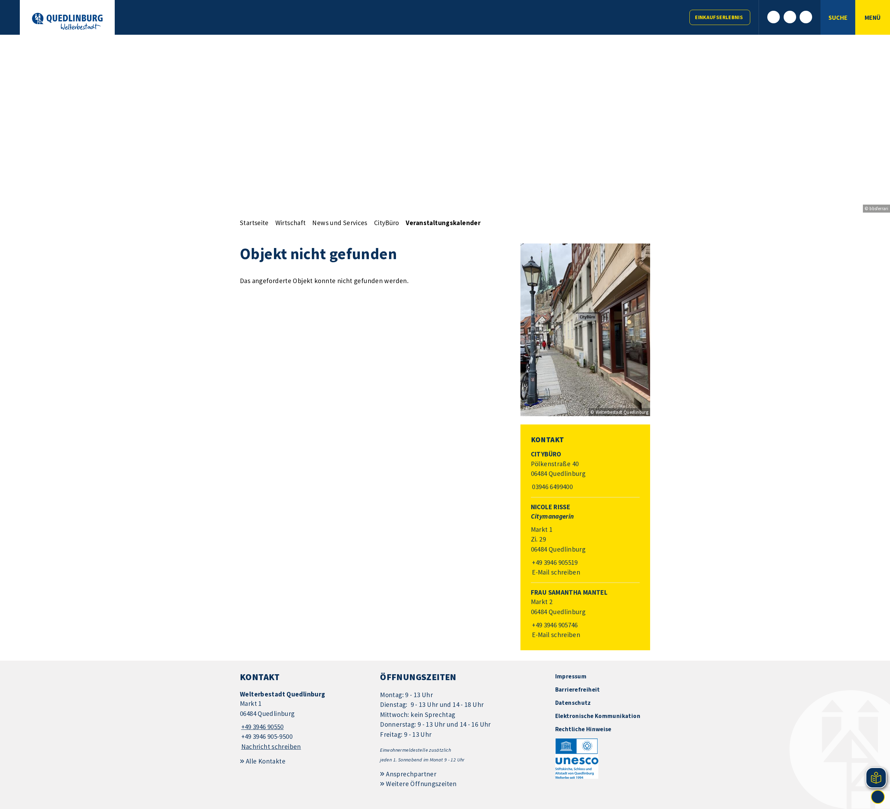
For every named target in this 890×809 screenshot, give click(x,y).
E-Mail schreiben (556, 572)
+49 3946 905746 (554, 625)
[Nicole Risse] (585, 540)
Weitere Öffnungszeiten (421, 783)
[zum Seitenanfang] (878, 797)
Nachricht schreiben (271, 746)
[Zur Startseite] (67, 21)
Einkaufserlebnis (719, 17)
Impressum (570, 676)
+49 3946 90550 (262, 727)
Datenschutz (573, 703)
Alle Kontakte (265, 761)
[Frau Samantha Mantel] (585, 614)
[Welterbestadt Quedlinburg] (305, 720)
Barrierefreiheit (577, 689)
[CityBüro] (585, 471)
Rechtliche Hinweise (583, 729)
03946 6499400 (552, 486)
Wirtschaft (290, 222)
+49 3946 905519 (554, 562)
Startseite (254, 222)
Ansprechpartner (411, 774)
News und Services (339, 222)
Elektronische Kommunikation (597, 716)
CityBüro (386, 222)
